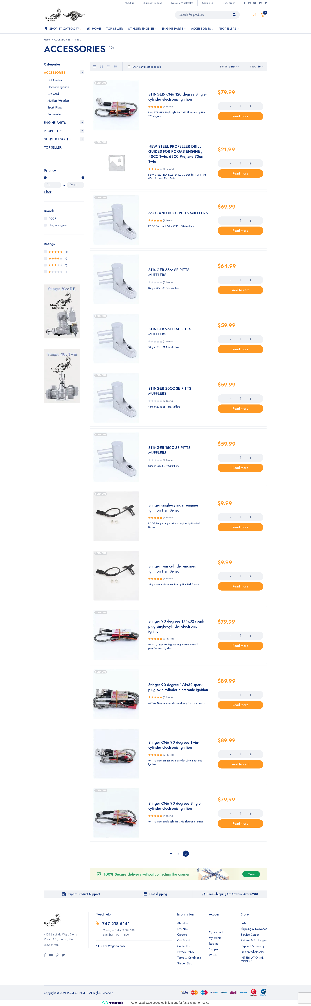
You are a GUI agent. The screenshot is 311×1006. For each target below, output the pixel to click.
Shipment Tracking (152, 3)
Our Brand (183, 940)
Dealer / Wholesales (182, 3)
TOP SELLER (53, 147)
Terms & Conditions (189, 958)
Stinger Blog (184, 963)
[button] (240, 290)
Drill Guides (55, 80)
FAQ (243, 923)
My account (216, 932)
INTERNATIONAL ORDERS (252, 959)
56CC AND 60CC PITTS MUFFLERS (178, 213)
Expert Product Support (84, 894)
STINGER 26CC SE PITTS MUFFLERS (169, 332)
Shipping (214, 949)
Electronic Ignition (58, 87)
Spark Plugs (55, 107)
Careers (182, 935)
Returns (213, 944)
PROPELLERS (53, 131)
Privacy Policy (185, 952)
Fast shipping (158, 894)
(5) (58, 258)
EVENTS (182, 929)
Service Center (250, 935)
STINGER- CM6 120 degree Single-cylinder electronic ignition (177, 97)
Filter (47, 192)
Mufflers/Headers (58, 101)
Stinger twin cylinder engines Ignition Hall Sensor (172, 569)
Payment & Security (252, 946)
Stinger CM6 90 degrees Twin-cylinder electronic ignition (173, 745)
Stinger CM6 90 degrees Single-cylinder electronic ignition (175, 806)
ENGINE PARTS (55, 122)
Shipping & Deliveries (254, 929)
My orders (215, 938)
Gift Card (53, 94)
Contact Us (183, 946)
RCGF (52, 219)
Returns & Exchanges (254, 940)
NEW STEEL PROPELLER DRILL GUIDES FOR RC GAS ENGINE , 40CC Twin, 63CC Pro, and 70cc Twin (175, 154)
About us (129, 3)
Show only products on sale (146, 66)
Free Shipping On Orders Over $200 (233, 894)
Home (47, 39)
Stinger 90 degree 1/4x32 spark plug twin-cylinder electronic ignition (178, 687)
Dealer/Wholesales (253, 952)
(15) (58, 252)
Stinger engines (58, 225)
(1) (58, 265)
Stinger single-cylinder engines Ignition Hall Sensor (173, 508)
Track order (228, 3)
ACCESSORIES (62, 39)
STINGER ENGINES (57, 139)
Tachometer (55, 114)
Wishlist (213, 955)
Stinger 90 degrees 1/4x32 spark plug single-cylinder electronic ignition (176, 626)
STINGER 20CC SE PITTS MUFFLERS (169, 391)
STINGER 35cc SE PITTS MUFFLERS (168, 272)
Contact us (207, 3)
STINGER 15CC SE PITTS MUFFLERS (169, 450)
